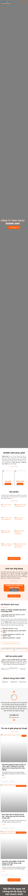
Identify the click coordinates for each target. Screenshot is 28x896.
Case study (14, 590)
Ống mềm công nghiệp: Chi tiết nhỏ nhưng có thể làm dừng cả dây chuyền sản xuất (13, 863)
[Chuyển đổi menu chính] (25, 2)
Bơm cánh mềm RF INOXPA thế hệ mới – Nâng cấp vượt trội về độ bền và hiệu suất (13, 816)
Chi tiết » (3, 777)
